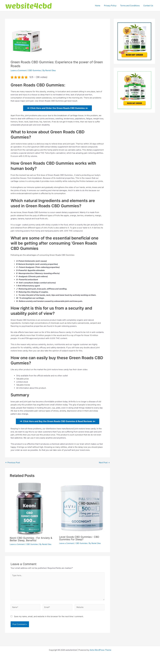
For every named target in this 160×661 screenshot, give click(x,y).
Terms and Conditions (130, 5)
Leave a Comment (18, 70)
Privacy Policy (110, 5)
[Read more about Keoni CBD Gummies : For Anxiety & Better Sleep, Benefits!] (30, 508)
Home (97, 5)
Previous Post (12, 462)
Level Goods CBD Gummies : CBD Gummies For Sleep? (79, 538)
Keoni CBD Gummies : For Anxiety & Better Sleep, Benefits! (31, 539)
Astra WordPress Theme (100, 650)
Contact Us (148, 5)
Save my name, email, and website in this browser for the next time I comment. (49, 616)
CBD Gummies (34, 70)
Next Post (104, 462)
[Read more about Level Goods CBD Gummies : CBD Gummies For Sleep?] (82, 508)
